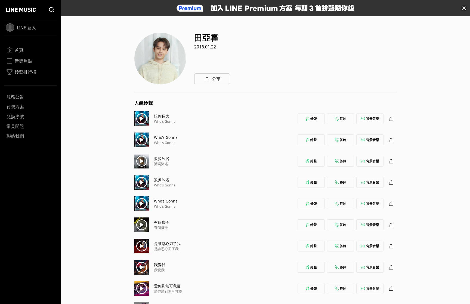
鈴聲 (313, 118)
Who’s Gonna (164, 121)
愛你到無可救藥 (167, 285)
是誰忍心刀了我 (167, 243)
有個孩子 (161, 222)
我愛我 (159, 264)
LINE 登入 (26, 28)
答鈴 (343, 118)
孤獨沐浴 (161, 158)
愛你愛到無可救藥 (168, 291)
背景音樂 (372, 118)
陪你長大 (161, 116)
